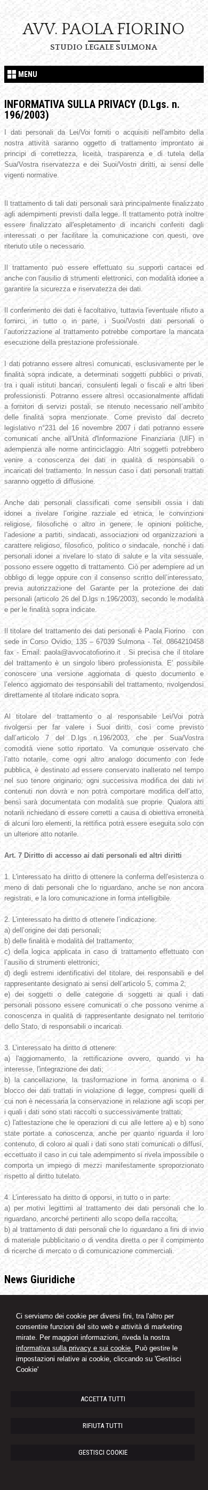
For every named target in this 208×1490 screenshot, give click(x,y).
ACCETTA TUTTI (103, 1399)
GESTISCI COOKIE (102, 1452)
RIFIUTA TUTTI (103, 1426)
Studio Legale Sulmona (103, 47)
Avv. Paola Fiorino (104, 29)
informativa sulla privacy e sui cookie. (74, 1348)
